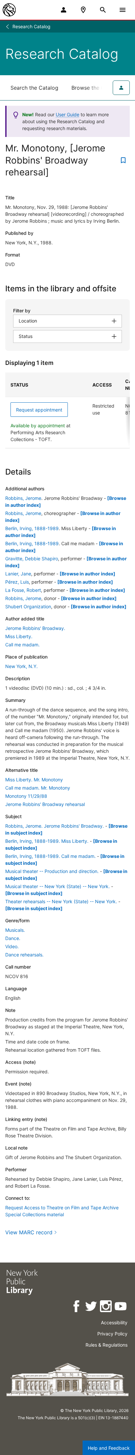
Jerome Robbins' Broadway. (35, 628)
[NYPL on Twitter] (91, 1307)
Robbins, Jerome (23, 498)
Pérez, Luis (17, 582)
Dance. (12, 938)
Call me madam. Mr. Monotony (37, 788)
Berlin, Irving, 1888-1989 (32, 528)
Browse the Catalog (96, 87)
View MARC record (28, 1232)
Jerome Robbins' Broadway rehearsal (45, 804)
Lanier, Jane (18, 573)
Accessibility (114, 1322)
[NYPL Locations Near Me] (83, 10)
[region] (67, 410)
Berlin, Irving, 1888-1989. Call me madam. (50, 856)
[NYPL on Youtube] (121, 1307)
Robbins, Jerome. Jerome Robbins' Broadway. (54, 826)
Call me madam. (22, 644)
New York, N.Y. (21, 666)
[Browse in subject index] (34, 893)
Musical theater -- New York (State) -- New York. (57, 886)
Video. (12, 946)
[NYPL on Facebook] (76, 1307)
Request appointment (39, 410)
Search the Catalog (34, 87)
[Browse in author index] (87, 573)
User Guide (67, 114)
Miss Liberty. (18, 636)
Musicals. (15, 930)
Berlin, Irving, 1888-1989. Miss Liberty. (46, 841)
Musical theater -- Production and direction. (52, 871)
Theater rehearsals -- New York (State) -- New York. (61, 901)
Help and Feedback (109, 1448)
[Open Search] (103, 10)
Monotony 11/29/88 (26, 796)
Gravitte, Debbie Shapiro (31, 558)
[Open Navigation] (122, 10)
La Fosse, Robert (23, 590)
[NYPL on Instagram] (106, 1307)
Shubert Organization (28, 606)
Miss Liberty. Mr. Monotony (34, 779)
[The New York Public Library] (9, 9)
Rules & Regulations (106, 1345)
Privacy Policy (112, 1333)
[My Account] (63, 10)
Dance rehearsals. (24, 954)
